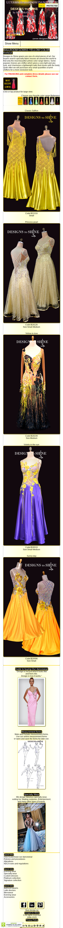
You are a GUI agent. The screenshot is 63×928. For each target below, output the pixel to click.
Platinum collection (12, 878)
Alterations (8, 861)
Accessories (9, 897)
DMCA (41, 6)
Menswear (8, 892)
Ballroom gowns (11, 888)
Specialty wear (10, 873)
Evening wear (10, 871)
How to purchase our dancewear (18, 857)
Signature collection (12, 880)
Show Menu (12, 43)
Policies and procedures (14, 859)
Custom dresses (11, 876)
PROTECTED (52, 6)
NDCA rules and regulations (16, 864)
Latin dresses (10, 890)
